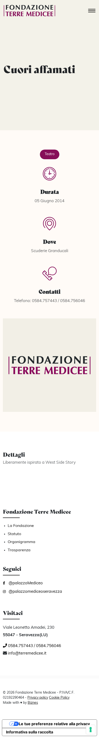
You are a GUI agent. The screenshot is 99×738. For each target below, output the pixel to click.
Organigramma (21, 542)
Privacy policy (37, 698)
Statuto (14, 534)
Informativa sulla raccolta (29, 732)
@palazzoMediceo (25, 583)
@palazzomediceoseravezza (35, 592)
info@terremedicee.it (27, 653)
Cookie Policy (59, 698)
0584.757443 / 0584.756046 (34, 646)
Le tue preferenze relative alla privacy (54, 723)
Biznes (33, 703)
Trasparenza (19, 550)
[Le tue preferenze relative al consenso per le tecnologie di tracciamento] (90, 729)
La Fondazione (21, 526)
